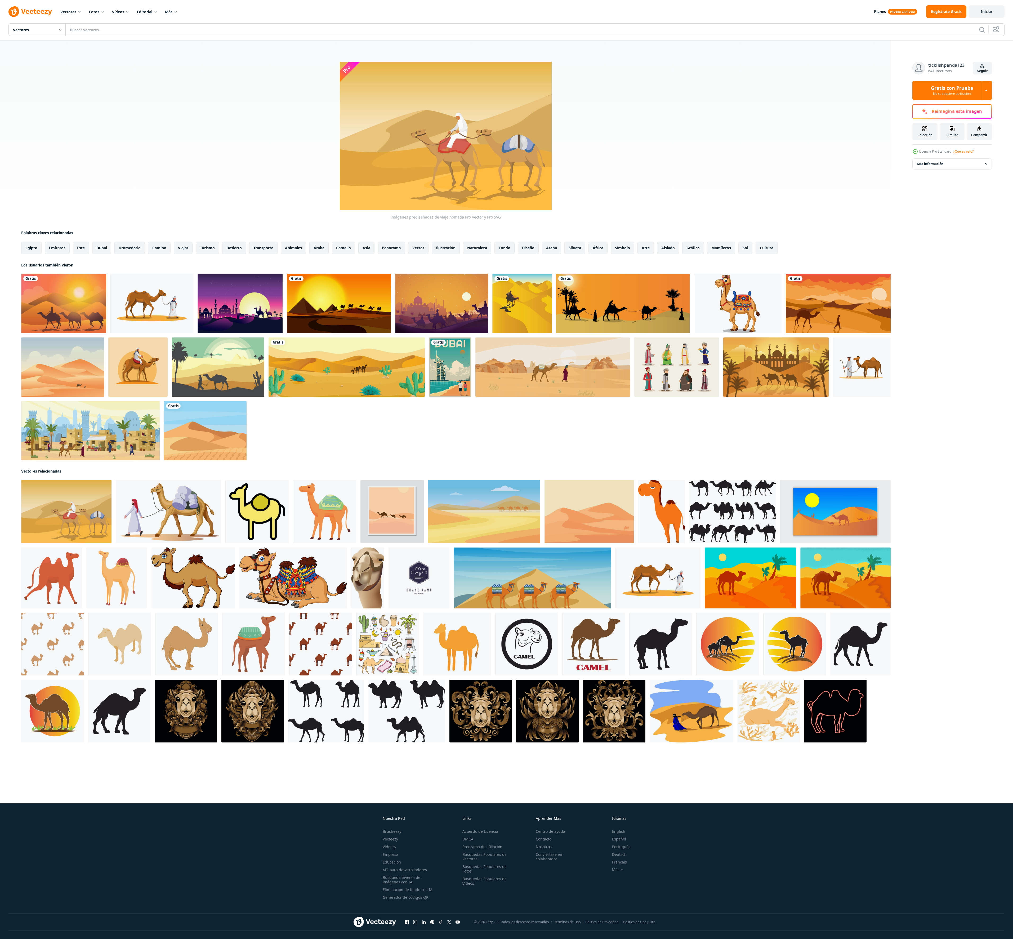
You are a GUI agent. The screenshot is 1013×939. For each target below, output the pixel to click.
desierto (234, 247)
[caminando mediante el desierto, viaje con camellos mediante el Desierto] (484, 511)
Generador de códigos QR (406, 897)
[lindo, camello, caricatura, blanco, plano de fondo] (193, 578)
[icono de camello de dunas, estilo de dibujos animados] (116, 578)
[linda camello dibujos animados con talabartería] (293, 578)
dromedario (130, 247)
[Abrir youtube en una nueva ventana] (458, 922)
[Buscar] (982, 29)
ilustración (446, 247)
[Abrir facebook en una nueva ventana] (407, 922)
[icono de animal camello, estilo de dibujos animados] (324, 511)
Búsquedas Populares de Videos (484, 881)
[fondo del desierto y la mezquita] (776, 367)
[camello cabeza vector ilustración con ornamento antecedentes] (186, 711)
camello (343, 247)
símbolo (622, 247)
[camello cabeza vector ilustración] (480, 711)
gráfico (693, 247)
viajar (183, 247)
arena (551, 247)
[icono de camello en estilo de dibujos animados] (186, 644)
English (618, 831)
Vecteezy (390, 839)
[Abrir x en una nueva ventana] (449, 922)
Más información (930, 164)
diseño (528, 247)
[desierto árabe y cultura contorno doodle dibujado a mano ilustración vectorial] (387, 644)
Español (619, 839)
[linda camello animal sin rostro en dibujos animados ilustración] (457, 644)
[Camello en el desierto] (347, 367)
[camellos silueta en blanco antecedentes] (732, 511)
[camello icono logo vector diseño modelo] (526, 644)
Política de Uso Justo (639, 921)
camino (159, 247)
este (81, 247)
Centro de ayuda (550, 831)
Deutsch (619, 854)
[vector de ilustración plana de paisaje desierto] (218, 367)
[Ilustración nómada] (63, 303)
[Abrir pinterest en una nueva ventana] (432, 922)
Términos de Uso (567, 921)
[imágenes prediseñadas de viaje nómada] (66, 511)
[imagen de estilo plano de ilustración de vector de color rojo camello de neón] (835, 711)
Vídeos (118, 11)
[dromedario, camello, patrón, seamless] (320, 644)
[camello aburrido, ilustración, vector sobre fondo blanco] (661, 511)
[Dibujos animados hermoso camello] (738, 303)
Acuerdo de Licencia (480, 831)
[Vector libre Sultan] (676, 367)
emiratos (57, 247)
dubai (101, 247)
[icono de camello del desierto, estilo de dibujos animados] (253, 644)
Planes (880, 11)
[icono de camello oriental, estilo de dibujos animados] (51, 578)
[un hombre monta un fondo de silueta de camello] (441, 303)
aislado (668, 247)
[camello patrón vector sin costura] (52, 644)
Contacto (543, 839)
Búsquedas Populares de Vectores (484, 856)
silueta (575, 247)
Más (168, 11)
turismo (207, 247)
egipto (31, 247)
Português (621, 846)
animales (293, 247)
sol (745, 247)
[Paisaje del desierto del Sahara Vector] (205, 430)
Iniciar (986, 11)
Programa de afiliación (482, 846)
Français (619, 862)
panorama (391, 247)
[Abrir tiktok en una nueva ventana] (441, 922)
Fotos (94, 11)
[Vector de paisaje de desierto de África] (62, 367)
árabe (319, 247)
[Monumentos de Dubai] (450, 367)
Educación (392, 862)
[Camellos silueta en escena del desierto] (339, 303)
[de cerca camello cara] (367, 578)
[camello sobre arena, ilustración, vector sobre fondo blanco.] (691, 711)
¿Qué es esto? (963, 151)
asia (366, 247)
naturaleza (477, 247)
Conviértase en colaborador (549, 856)
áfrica (598, 247)
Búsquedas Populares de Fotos (484, 869)
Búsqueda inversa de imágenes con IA (401, 879)
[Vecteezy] (30, 11)
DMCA (467, 839)
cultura (766, 247)
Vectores (68, 11)
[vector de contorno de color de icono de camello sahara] (257, 511)
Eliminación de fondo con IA (407, 889)
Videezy (389, 846)
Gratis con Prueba (952, 90)
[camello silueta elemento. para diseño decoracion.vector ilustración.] (326, 711)
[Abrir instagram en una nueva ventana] (415, 922)
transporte (263, 247)
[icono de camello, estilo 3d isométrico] (119, 644)
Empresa (390, 854)
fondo (504, 247)
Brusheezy (392, 831)
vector (418, 247)
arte (646, 247)
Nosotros (544, 846)
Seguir (982, 71)
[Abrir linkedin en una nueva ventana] (424, 922)
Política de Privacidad (602, 921)
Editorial (144, 11)
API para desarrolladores (405, 869)
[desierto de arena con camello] (750, 578)
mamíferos (721, 247)
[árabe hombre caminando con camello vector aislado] (168, 511)
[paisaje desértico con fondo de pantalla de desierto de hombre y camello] (838, 303)
